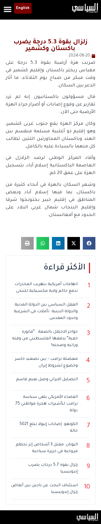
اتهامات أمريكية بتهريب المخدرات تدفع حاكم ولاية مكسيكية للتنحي (46, 287)
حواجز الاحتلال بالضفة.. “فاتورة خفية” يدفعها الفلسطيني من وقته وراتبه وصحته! (45, 339)
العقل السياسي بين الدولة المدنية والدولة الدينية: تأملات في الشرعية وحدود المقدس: (46, 312)
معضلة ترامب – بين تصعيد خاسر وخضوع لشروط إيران (46, 362)
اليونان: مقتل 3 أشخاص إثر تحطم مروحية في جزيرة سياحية (47, 448)
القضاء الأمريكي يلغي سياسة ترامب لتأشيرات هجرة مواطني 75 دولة (46, 404)
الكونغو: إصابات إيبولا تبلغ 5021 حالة (48, 427)
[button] (7, 9)
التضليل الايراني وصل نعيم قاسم (47, 379)
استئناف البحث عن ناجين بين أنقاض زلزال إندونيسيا (44, 489)
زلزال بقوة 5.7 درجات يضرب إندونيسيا (53, 468)
